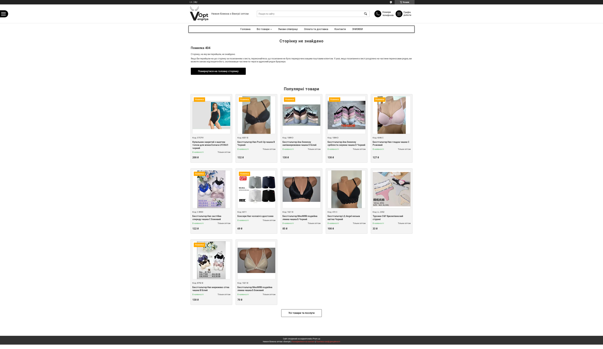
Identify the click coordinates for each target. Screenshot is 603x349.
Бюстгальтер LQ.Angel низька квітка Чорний (344, 218)
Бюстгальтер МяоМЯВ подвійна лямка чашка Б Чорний (299, 218)
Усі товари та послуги (301, 312)
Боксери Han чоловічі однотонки (255, 216)
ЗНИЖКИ (357, 29)
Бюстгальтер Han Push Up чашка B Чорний (256, 143)
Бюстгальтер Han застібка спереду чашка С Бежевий (206, 218)
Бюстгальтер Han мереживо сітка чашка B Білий (210, 289)
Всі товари (263, 29)
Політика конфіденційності (328, 342)
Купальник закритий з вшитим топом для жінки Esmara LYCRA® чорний (210, 145)
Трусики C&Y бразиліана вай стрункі (388, 218)
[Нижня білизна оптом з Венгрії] (199, 14)
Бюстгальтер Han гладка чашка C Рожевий (391, 143)
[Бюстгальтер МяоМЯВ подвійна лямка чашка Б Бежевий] (256, 260)
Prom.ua (316, 339)
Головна (245, 29)
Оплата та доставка (316, 29)
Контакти (340, 29)
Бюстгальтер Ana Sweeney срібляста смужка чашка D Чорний (346, 143)
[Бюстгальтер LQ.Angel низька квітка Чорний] (347, 189)
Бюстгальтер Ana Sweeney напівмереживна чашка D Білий (299, 143)
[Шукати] (365, 14)
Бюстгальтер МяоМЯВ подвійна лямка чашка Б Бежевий (254, 289)
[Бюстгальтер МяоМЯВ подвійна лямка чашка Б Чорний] (301, 189)
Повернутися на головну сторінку (218, 71)
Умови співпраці (288, 29)
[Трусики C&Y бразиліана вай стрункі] (392, 189)
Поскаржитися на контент (303, 342)
